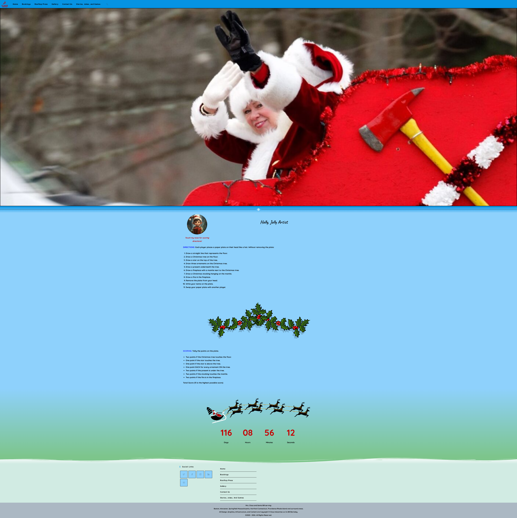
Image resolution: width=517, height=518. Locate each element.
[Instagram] (200, 474)
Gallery (223, 486)
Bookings (224, 474)
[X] (184, 474)
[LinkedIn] (208, 474)
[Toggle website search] (107, 4)
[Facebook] (192, 474)
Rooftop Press (226, 480)
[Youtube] (184, 482)
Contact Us (225, 492)
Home (222, 469)
